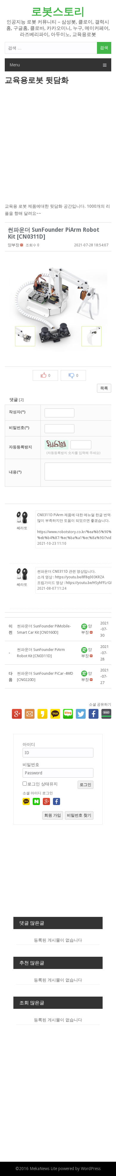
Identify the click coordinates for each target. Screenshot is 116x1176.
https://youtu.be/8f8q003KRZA (79, 577)
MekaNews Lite (43, 1168)
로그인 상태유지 (42, 784)
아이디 (29, 744)
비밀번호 (31, 764)
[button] (13, 245)
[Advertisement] (58, 145)
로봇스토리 (58, 11)
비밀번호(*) (19, 427)
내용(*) (15, 472)
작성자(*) (17, 412)
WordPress (91, 1168)
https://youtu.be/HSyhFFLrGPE (90, 583)
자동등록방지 (20, 447)
